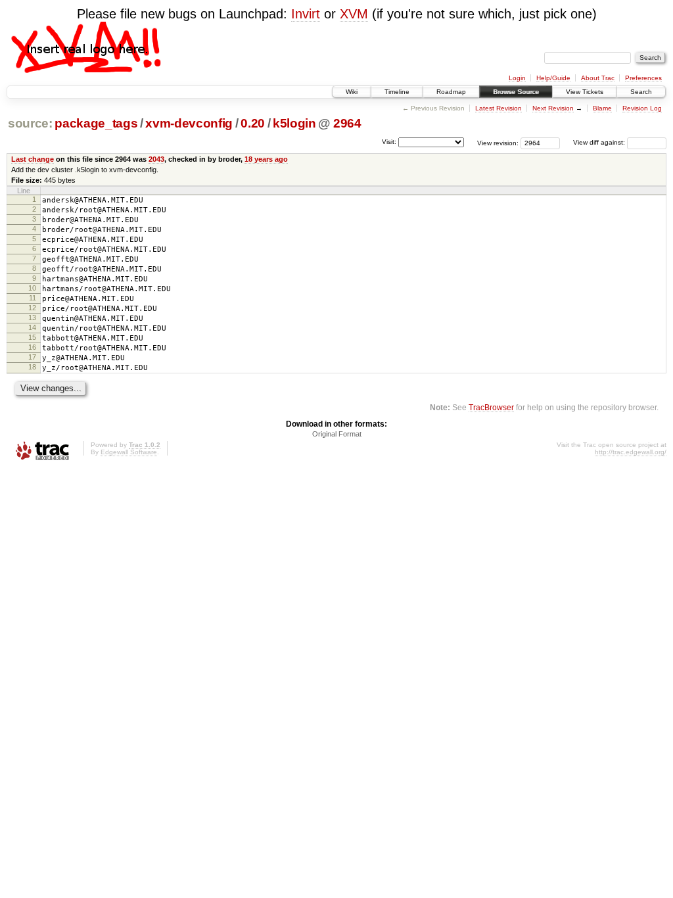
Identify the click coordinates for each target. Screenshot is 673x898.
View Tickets (584, 91)
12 (32, 308)
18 (32, 367)
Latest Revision (498, 108)
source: (30, 123)
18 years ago (266, 159)
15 (32, 337)
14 (32, 327)
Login (517, 78)
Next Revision (553, 108)
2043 (156, 159)
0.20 (253, 123)
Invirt (305, 14)
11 (32, 298)
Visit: (389, 141)
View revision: (498, 142)
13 (32, 317)
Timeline (396, 91)
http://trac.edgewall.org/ (630, 452)
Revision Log (642, 108)
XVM (354, 14)
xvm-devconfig (189, 123)
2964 (347, 123)
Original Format (336, 434)
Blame (602, 108)
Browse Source (516, 91)
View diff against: (600, 142)
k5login (294, 123)
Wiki (352, 91)
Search (641, 91)
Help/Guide (553, 78)
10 (32, 288)
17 (32, 357)
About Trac (598, 78)
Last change (32, 159)
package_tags (96, 123)
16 (32, 347)
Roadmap (451, 91)
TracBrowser (491, 407)
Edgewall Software (129, 452)
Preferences (643, 78)
